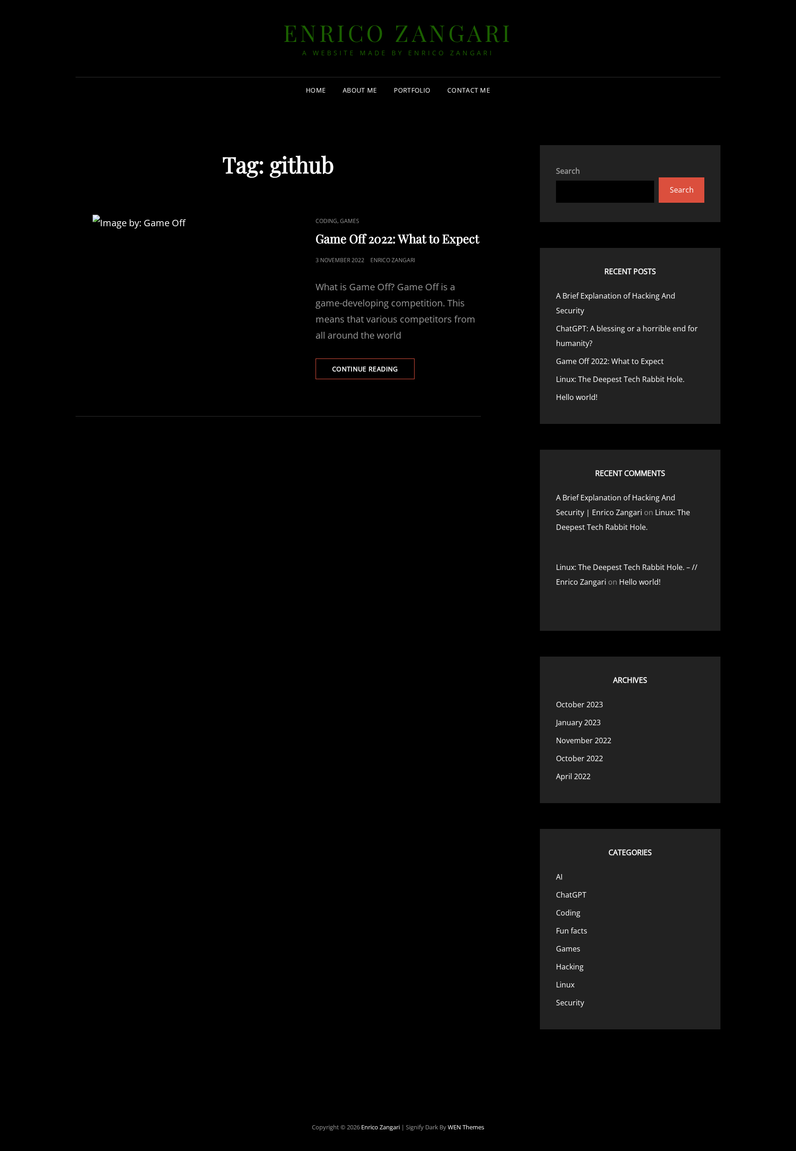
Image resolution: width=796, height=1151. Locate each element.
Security (570, 1003)
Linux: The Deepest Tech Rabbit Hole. (620, 379)
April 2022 (573, 776)
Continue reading (373, 371)
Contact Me (468, 90)
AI (559, 877)
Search (568, 171)
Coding (326, 221)
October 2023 (579, 704)
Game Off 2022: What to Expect (397, 238)
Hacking (570, 967)
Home (316, 90)
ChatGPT (571, 895)
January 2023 (578, 722)
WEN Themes (466, 1127)
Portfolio (412, 90)
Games (349, 221)
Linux (565, 985)
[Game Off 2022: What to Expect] (177, 261)
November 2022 (583, 740)
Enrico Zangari (398, 32)
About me (360, 90)
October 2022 (579, 758)
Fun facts (571, 931)
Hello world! (576, 397)
